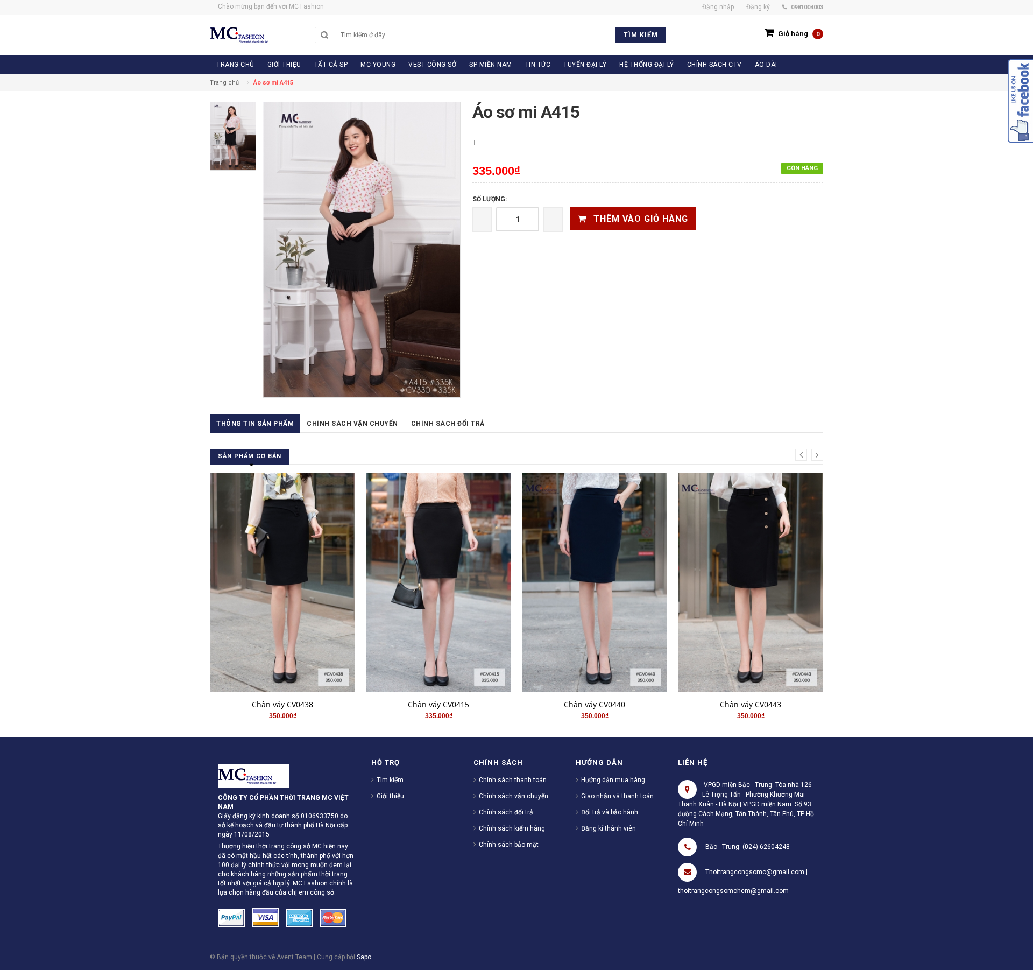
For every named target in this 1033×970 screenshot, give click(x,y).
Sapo (364, 957)
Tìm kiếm (390, 780)
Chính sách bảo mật (509, 844)
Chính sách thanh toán (513, 780)
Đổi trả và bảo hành (609, 812)
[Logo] (253, 775)
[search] (500, 35)
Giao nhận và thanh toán (617, 796)
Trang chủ (224, 82)
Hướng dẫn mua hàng (613, 780)
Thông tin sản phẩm (255, 423)
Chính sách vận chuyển (352, 423)
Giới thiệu (390, 796)
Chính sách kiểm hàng (512, 828)
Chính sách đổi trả (448, 423)
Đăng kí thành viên (608, 828)
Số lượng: (489, 199)
